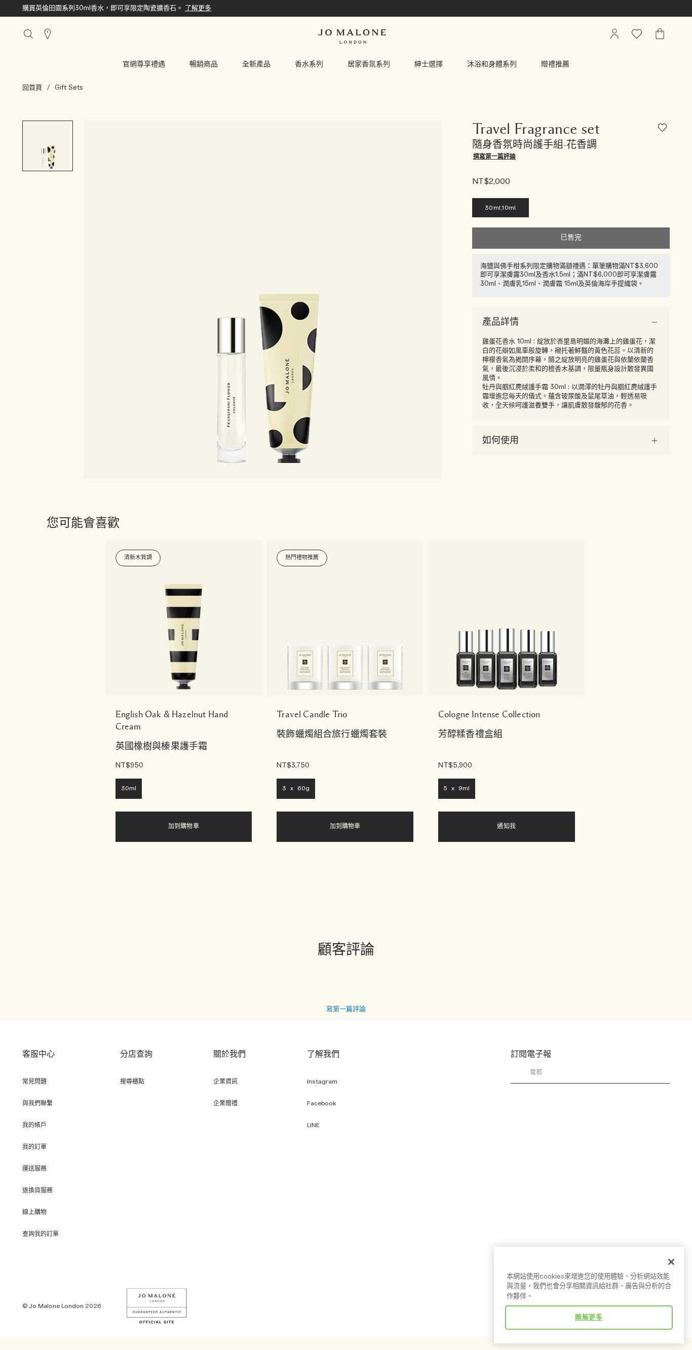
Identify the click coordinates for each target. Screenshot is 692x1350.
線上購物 (34, 1212)
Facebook (321, 1103)
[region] (589, 1295)
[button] (144, 64)
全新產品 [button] (256, 64)
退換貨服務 (37, 1190)
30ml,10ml (500, 208)
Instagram (322, 1081)
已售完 (571, 238)
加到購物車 (183, 826)
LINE (313, 1125)
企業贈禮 (225, 1103)
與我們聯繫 (37, 1103)
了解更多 (198, 8)
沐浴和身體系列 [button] (492, 64)
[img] (614, 34)
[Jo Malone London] (352, 36)
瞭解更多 (589, 1317)
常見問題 (34, 1081)
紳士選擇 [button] (428, 64)
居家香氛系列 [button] (369, 64)
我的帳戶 (34, 1125)
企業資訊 (225, 1081)
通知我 (506, 826)
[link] (183, 618)
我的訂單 (34, 1147)
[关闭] (671, 1262)
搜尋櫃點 (132, 1081)
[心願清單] (664, 129)
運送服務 (34, 1169)
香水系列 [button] (309, 64)
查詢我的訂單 (40, 1234)
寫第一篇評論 (346, 1009)
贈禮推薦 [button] (555, 64)
